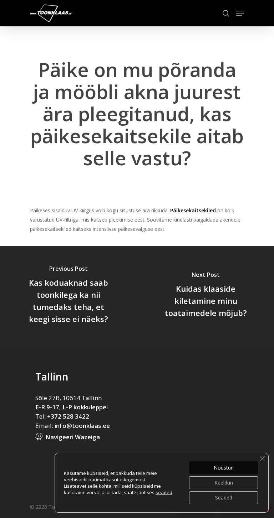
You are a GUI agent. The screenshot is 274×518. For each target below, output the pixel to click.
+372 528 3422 (68, 416)
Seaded (223, 497)
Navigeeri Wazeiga (72, 437)
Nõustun (224, 467)
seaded (164, 492)
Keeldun (223, 482)
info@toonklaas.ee (82, 425)
